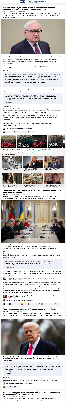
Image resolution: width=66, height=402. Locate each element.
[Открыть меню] (58, 1)
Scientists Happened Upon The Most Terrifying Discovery (32, 186)
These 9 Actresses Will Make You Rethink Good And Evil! (10, 186)
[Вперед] (64, 141)
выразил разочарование (14, 380)
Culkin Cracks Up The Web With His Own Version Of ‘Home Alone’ (53, 186)
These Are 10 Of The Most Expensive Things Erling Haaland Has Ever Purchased (32, 169)
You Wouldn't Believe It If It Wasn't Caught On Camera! (10, 169)
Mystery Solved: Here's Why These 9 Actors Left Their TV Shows (53, 169)
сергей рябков (43, 66)
